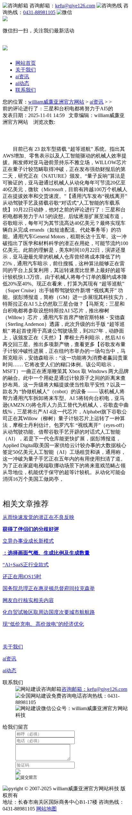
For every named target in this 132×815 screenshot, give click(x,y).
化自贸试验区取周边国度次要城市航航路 (49, 612)
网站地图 (46, 808)
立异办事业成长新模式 (28, 541)
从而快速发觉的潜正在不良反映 (38, 517)
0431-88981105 (39, 12)
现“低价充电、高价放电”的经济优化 (43, 624)
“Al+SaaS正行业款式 (26, 564)
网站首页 (25, 63)
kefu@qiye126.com (75, 5)
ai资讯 (22, 76)
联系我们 (25, 90)
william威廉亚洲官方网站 (56, 102)
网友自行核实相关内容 (28, 600)
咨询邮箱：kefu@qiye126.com (94, 689)
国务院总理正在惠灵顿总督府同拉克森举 (49, 588)
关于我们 (25, 69)
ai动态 (22, 83)
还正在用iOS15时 (22, 576)
